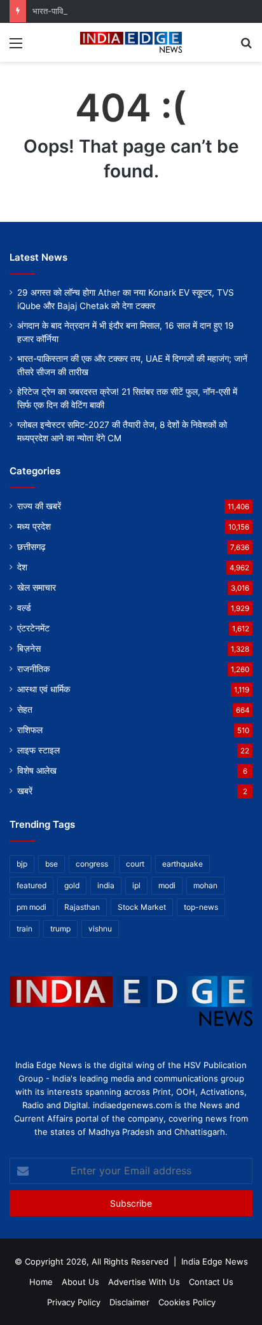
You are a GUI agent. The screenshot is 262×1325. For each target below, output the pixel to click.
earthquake (182, 863)
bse (51, 863)
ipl (136, 885)
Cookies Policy (187, 1302)
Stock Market (142, 907)
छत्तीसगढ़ (31, 547)
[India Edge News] (131, 42)
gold (71, 885)
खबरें (24, 791)
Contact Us (211, 1282)
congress (92, 863)
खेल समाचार (36, 587)
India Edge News (214, 1261)
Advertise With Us (144, 1282)
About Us (80, 1282)
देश (22, 567)
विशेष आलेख (37, 770)
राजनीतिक (33, 669)
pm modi (31, 907)
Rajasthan (82, 907)
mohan (205, 885)
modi (167, 885)
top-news (201, 907)
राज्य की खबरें (39, 506)
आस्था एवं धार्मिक (43, 689)
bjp (22, 863)
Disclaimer (129, 1302)
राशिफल (30, 730)
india (105, 885)
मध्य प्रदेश (34, 526)
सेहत (24, 709)
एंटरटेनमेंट (33, 628)
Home (41, 1282)
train (24, 928)
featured (31, 885)
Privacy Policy (73, 1302)
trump (60, 928)
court (135, 863)
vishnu (100, 928)
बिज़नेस (29, 648)
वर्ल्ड (24, 608)
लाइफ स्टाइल (38, 750)
